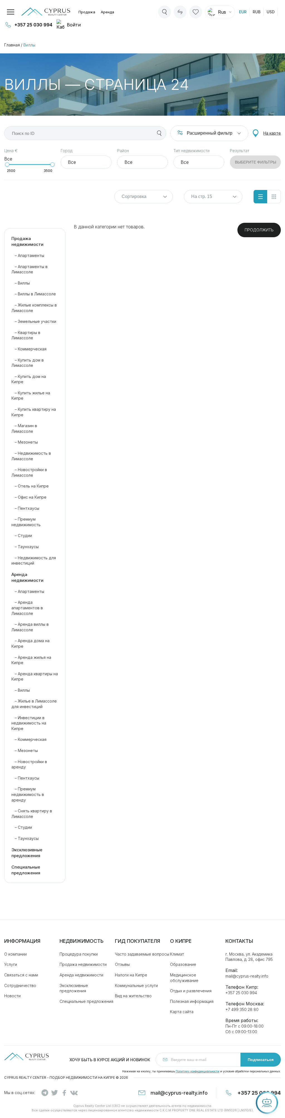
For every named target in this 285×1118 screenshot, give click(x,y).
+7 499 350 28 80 (242, 1009)
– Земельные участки (33, 321)
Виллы (29, 45)
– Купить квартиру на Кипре (33, 412)
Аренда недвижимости (27, 577)
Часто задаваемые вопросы (142, 954)
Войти (74, 25)
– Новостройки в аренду (29, 764)
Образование (183, 964)
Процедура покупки (79, 954)
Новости (12, 995)
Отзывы (122, 964)
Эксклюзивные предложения (26, 852)
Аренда (107, 12)
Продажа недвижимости (27, 241)
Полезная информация (191, 1001)
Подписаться (261, 1059)
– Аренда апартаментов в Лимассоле (27, 607)
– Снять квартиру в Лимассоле (31, 813)
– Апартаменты (27, 255)
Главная (12, 45)
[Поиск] (159, 133)
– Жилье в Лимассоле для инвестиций (34, 704)
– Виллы (20, 283)
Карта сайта (181, 1011)
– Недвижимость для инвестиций (33, 560)
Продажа (86, 12)
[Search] (164, 12)
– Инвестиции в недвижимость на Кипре (28, 723)
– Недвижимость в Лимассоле (31, 456)
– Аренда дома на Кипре (30, 643)
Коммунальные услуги (136, 985)
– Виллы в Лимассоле (33, 293)
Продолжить (259, 229)
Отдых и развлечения (191, 990)
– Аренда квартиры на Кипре (34, 676)
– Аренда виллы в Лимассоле (30, 627)
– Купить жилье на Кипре (30, 395)
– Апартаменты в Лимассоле (29, 269)
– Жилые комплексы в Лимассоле (34, 308)
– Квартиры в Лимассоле (25, 335)
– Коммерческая (28, 349)
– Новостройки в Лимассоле (29, 472)
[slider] (7, 164)
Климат (177, 954)
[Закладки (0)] (195, 12)
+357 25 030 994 (33, 25)
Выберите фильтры (255, 162)
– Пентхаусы (25, 508)
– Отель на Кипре (30, 486)
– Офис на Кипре (28, 497)
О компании (15, 954)
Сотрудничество (20, 985)
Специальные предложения (25, 869)
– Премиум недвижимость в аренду (27, 794)
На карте (272, 133)
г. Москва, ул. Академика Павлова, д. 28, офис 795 (249, 957)
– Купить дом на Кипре (28, 379)
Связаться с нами (21, 975)
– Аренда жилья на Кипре (31, 660)
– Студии (21, 535)
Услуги (10, 964)
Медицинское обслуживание (184, 978)
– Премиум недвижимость (26, 522)
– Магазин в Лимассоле (24, 428)
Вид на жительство (133, 995)
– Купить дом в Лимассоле (27, 363)
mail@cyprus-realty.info (246, 976)
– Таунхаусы (25, 546)
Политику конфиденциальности (197, 1071)
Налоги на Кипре (131, 975)
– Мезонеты (24, 442)
